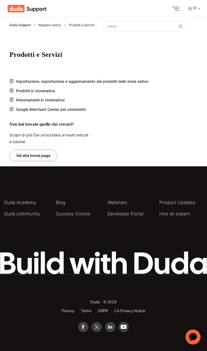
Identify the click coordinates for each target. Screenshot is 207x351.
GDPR (103, 310)
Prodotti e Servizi (82, 25)
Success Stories (73, 213)
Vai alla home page (33, 155)
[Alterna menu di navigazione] (174, 8)
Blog (60, 202)
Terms (86, 310)
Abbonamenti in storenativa (40, 100)
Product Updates (177, 202)
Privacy (68, 310)
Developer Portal (125, 213)
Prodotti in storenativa (35, 90)
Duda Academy (20, 202)
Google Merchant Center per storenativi (51, 109)
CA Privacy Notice (129, 310)
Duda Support (20, 25)
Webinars (117, 202)
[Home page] (27, 8)
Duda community (22, 213)
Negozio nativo (49, 25)
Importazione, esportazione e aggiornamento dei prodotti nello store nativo (82, 81)
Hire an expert (174, 213)
